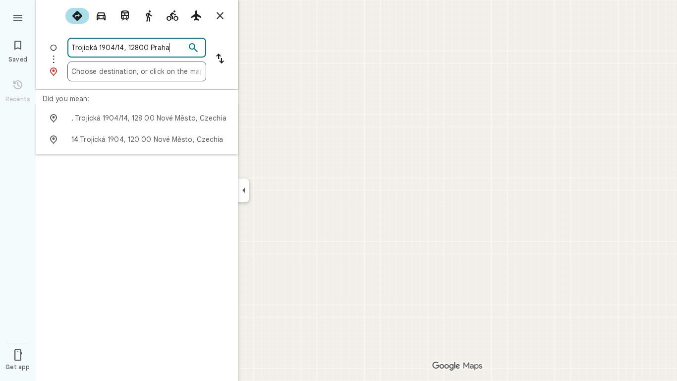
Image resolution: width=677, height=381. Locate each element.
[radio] (77, 16)
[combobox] (128, 48)
